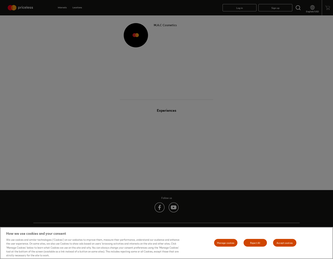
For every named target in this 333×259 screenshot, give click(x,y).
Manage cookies (226, 242)
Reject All (255, 242)
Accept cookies (285, 242)
